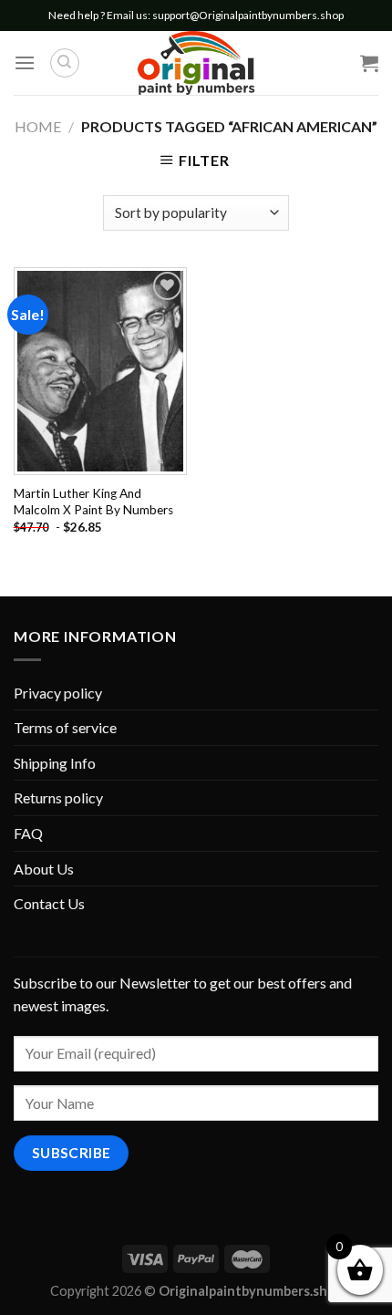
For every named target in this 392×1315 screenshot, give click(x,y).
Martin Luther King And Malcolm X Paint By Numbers (93, 501)
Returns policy (58, 797)
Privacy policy (58, 692)
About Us (44, 868)
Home (38, 126)
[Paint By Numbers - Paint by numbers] (196, 63)
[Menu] (25, 62)
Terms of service (65, 727)
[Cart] (369, 63)
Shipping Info (55, 762)
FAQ (28, 833)
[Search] (64, 63)
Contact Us (49, 903)
